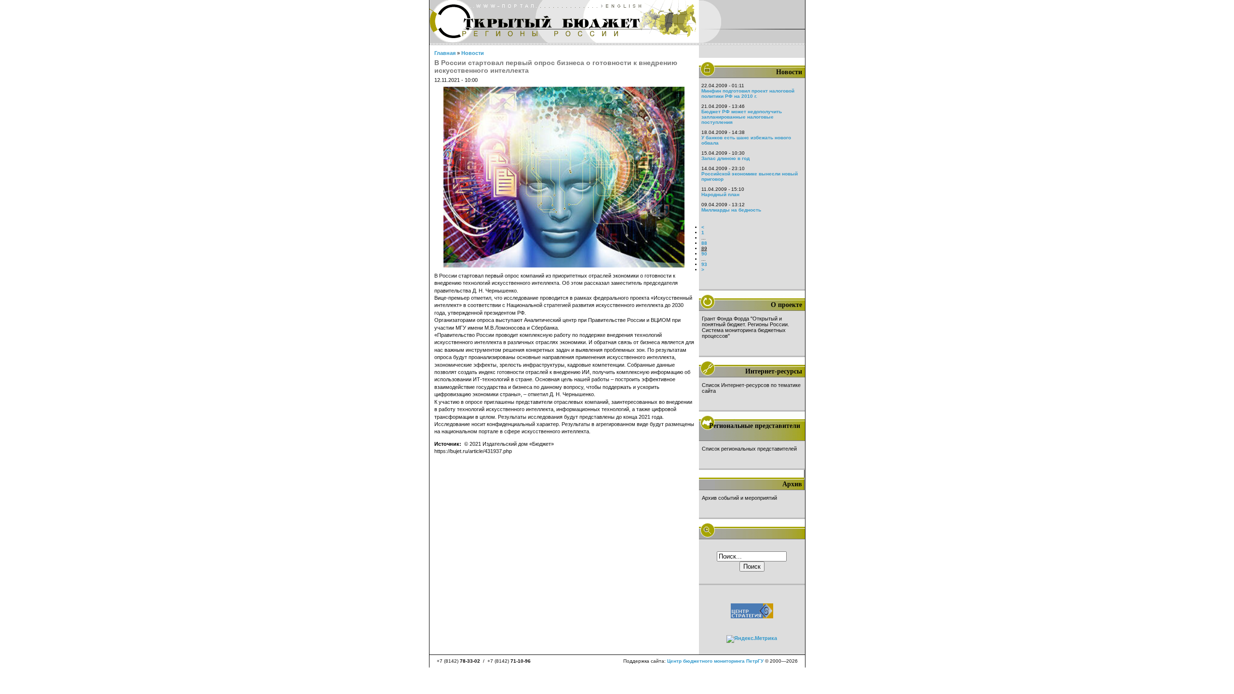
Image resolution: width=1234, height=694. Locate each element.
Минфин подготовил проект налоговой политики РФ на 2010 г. (747, 93)
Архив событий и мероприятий (739, 498)
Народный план (720, 194)
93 (704, 264)
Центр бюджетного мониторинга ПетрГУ (715, 661)
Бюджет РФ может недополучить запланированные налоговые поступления (741, 117)
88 (704, 243)
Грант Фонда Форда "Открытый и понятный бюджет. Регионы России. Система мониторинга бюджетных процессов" (745, 327)
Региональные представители (754, 425)
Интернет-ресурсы (773, 371)
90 (704, 253)
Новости (472, 53)
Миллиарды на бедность (731, 210)
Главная (445, 53)
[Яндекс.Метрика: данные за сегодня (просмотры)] (751, 639)
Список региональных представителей (749, 449)
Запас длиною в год (725, 158)
